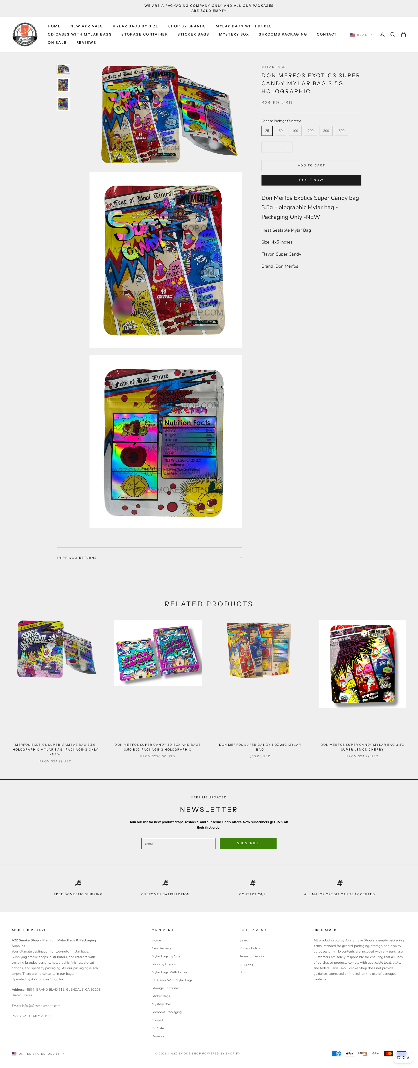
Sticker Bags (193, 34)
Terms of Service (251, 956)
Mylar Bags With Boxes (244, 26)
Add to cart (311, 165)
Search (244, 940)
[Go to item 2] (63, 85)
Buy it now (311, 180)
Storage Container (144, 34)
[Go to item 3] (63, 104)
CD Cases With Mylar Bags (80, 34)
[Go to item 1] (63, 68)
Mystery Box (234, 34)
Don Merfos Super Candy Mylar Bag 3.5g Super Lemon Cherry (362, 747)
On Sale (57, 42)
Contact (327, 34)
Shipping (246, 964)
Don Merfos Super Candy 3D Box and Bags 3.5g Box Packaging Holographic (158, 747)
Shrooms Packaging (283, 34)
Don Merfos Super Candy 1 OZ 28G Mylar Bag (260, 747)
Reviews (86, 42)
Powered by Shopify (221, 1053)
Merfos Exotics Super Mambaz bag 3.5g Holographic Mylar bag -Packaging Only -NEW (55, 749)
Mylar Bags (273, 67)
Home (54, 26)
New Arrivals (86, 26)
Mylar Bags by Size (135, 26)
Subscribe (248, 843)
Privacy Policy (249, 948)
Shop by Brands (187, 26)
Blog (242, 972)
